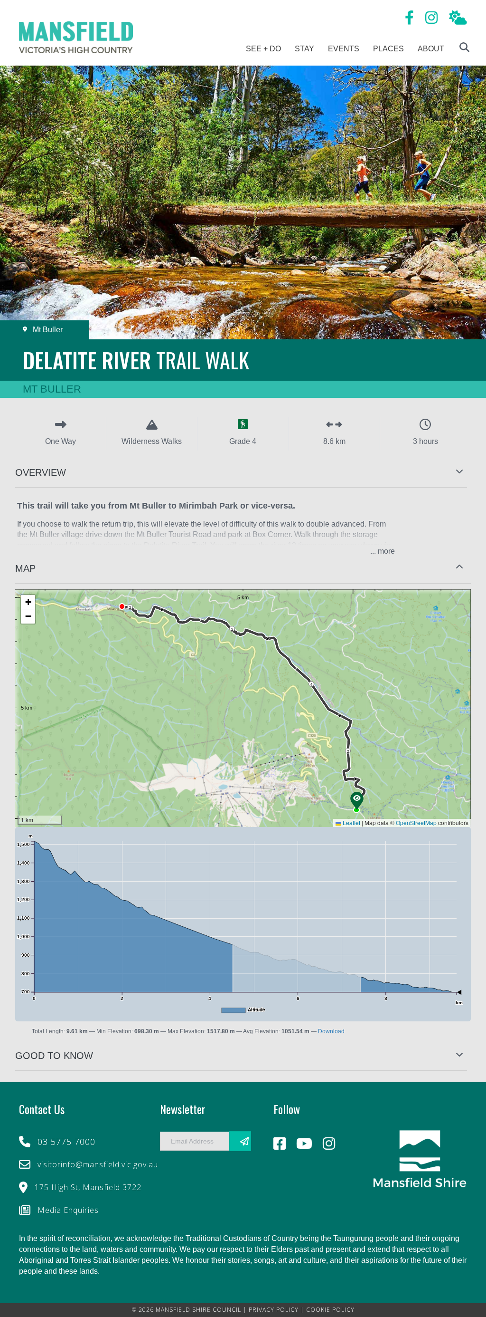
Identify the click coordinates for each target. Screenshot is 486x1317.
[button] (243, 472)
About (431, 49)
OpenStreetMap (416, 822)
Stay (304, 49)
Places (388, 49)
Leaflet (350, 822)
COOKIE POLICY (330, 1310)
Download (331, 1031)
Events (343, 49)
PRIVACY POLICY (274, 1310)
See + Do (263, 49)
